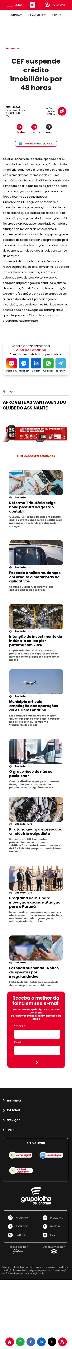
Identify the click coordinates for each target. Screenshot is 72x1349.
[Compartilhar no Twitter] (52, 1341)
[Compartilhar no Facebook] (30, 1341)
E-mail (18, 1042)
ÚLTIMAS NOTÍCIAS (37, 15)
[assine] (62, 1341)
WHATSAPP (16, 15)
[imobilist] (9, 1341)
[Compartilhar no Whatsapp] (20, 1341)
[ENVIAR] (37, 1062)
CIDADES (56, 15)
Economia (12, 48)
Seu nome (19, 1025)
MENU (18, 5)
